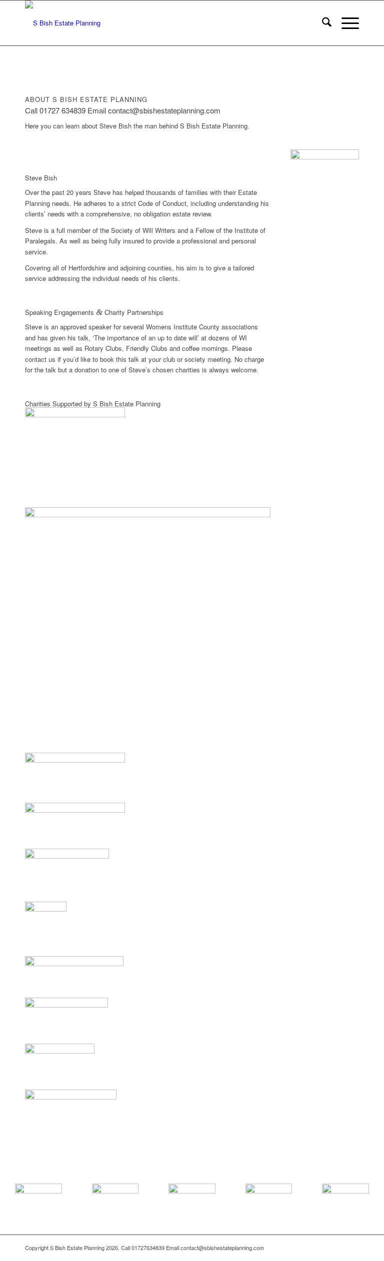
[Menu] (345, 22)
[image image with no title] (147, 630)
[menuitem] (322, 22)
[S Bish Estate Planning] (62, 22)
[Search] (322, 22)
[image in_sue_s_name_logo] (147, 457)
